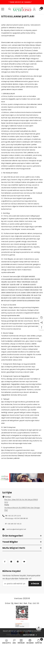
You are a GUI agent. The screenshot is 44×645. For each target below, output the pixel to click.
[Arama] (9, 9)
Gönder (35, 583)
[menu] (2, 9)
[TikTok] (17, 561)
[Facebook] (4, 561)
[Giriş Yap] (34, 9)
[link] (22, 477)
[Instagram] (11, 561)
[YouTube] (24, 561)
